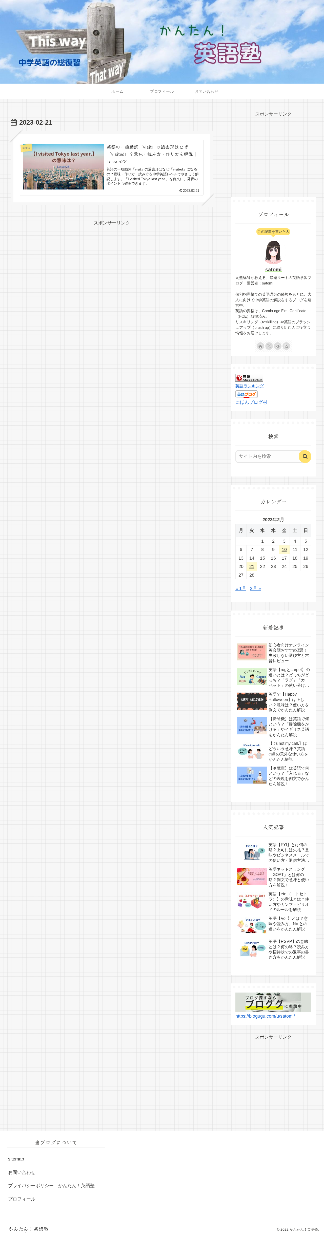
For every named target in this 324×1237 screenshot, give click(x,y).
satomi (273, 269)
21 (251, 566)
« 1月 (240, 588)
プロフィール (21, 1199)
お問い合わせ (21, 1172)
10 (284, 549)
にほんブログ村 (251, 402)
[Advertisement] (112, 262)
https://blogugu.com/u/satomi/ (265, 1016)
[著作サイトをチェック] (260, 346)
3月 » (255, 588)
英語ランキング (249, 386)
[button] (305, 456)
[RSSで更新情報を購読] (286, 346)
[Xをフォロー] (269, 346)
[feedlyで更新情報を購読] (277, 346)
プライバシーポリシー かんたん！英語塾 (51, 1185)
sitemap (16, 1159)
